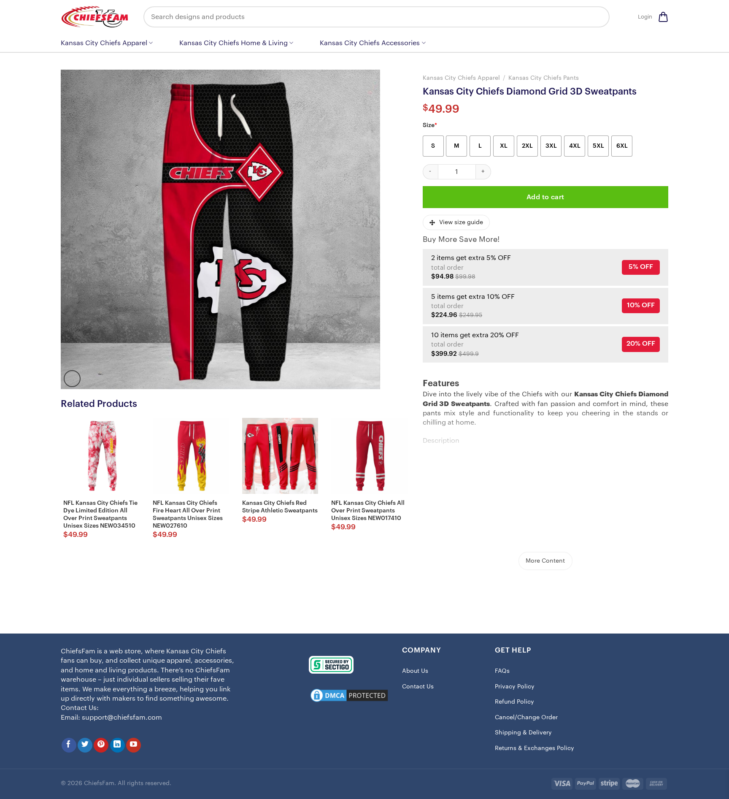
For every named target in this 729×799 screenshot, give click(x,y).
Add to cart (545, 197)
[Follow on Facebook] (69, 745)
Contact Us (418, 687)
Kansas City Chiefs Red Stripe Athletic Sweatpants (280, 507)
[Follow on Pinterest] (101, 745)
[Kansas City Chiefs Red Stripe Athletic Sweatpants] (280, 456)
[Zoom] (72, 378)
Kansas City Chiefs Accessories (370, 43)
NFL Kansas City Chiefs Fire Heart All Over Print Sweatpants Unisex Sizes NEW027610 (188, 514)
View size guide (461, 222)
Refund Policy (514, 702)
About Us (415, 671)
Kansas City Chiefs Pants (543, 78)
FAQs (502, 671)
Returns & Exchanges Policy (534, 748)
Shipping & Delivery (523, 733)
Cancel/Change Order (526, 717)
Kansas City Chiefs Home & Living (233, 43)
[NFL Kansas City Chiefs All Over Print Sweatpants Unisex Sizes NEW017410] (369, 456)
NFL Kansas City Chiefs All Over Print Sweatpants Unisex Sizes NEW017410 (368, 510)
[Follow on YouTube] (133, 745)
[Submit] (597, 17)
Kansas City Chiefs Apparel (104, 43)
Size (430, 125)
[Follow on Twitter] (85, 745)
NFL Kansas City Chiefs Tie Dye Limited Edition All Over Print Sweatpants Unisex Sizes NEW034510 (100, 514)
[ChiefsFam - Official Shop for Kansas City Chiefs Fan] (96, 16)
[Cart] (663, 17)
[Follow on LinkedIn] (117, 745)
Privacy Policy (515, 687)
